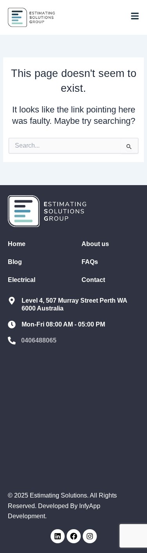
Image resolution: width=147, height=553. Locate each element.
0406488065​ (38, 340)
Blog (15, 262)
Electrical (21, 279)
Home (16, 244)
